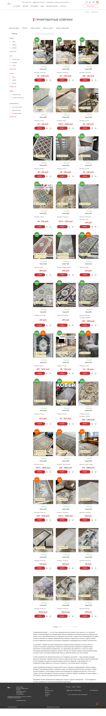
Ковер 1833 (88, 410)
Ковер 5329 (43, 461)
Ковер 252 (66, 362)
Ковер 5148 (88, 557)
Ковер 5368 (88, 69)
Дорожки (79, 686)
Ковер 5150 (43, 557)
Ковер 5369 (65, 69)
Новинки (74, 686)
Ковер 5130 (43, 264)
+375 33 (26, 2)
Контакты (47, 692)
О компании (47, 694)
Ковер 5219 (43, 165)
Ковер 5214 (65, 165)
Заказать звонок (91, 6)
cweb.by (57, 707)
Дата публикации (47, 34)
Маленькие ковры (14, 28)
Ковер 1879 (88, 362)
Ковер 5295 (88, 461)
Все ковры (68, 686)
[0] (93, 2)
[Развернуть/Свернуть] (28, 38)
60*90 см (24, 28)
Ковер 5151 (88, 509)
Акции (46, 687)
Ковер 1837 (65, 410)
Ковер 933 (66, 312)
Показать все (13, 51)
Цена (53, 34)
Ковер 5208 (65, 509)
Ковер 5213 (88, 165)
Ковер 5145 (88, 605)
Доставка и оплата (49, 690)
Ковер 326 (43, 362)
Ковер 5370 (43, 69)
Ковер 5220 (88, 117)
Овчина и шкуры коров (62, 28)
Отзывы (46, 695)
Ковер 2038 (43, 117)
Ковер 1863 (43, 410)
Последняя (75, 627)
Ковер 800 (88, 312)
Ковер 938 (43, 312)
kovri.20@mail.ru (94, 690)
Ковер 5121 (88, 264)
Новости (47, 688)
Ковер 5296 (65, 461)
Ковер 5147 (43, 605)
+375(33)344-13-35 (21, 700)
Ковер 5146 (65, 605)
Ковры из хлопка (48, 28)
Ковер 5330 (65, 117)
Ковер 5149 (65, 557)
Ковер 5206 (65, 213)
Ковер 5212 (43, 213)
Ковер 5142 (88, 213)
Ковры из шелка (35, 28)
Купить (39, 80)
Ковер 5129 (65, 264)
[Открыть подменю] (14, 6)
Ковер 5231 (43, 509)
